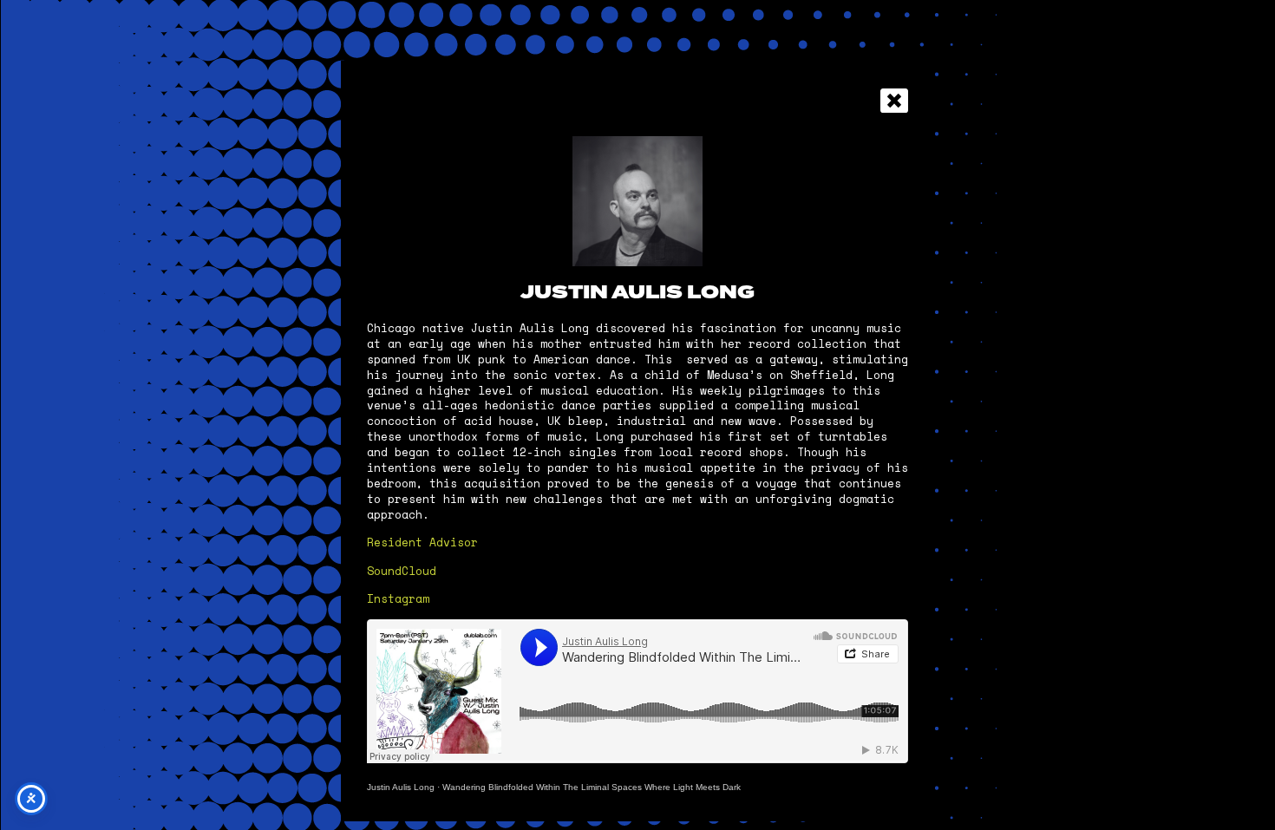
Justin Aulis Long (401, 787)
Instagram (398, 599)
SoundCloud (401, 571)
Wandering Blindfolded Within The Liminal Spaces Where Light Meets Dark (591, 787)
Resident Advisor (422, 542)
